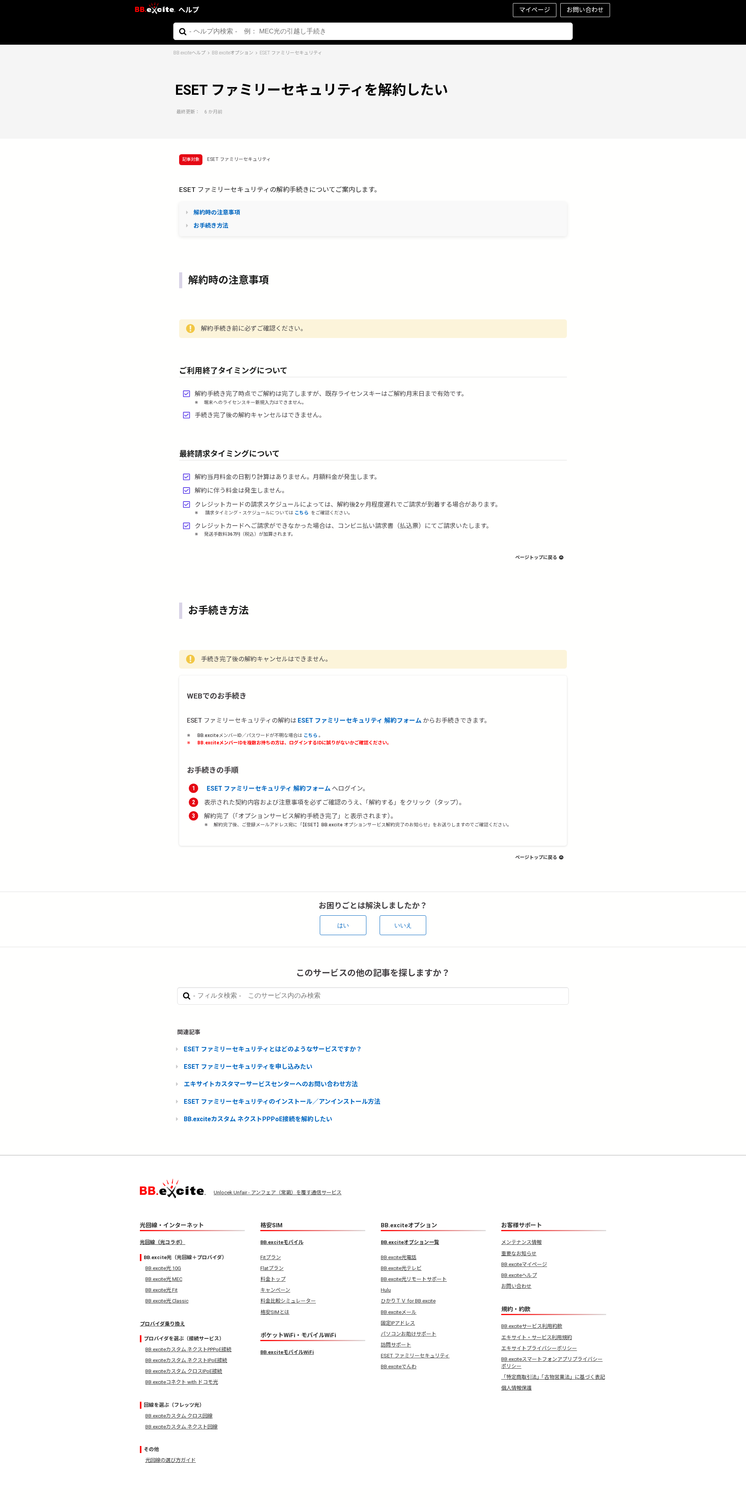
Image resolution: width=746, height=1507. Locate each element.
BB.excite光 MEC (163, 1279)
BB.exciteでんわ (399, 1366)
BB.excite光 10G (163, 1268)
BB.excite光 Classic (166, 1301)
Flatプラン (272, 1268)
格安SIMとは (274, 1312)
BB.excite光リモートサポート (414, 1279)
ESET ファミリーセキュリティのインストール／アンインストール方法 (282, 1101)
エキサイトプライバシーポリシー (539, 1348)
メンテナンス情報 (521, 1242)
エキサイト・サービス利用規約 (536, 1337)
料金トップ (273, 1279)
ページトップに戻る (536, 557)
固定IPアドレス (398, 1323)
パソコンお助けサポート (408, 1334)
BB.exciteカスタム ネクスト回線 (181, 1427)
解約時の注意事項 (216, 212)
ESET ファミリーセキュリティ (291, 53)
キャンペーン (275, 1290)
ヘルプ (188, 10)
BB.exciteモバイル (281, 1242)
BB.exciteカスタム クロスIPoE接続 (183, 1371)
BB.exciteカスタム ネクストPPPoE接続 (188, 1349)
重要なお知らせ (519, 1253)
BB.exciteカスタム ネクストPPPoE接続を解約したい (258, 1119)
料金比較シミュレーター (288, 1301)
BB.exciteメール (399, 1312)
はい (343, 925)
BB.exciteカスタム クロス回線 (179, 1416)
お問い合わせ (585, 10)
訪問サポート (396, 1345)
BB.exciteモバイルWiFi (287, 1352)
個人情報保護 (516, 1388)
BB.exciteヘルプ (189, 53)
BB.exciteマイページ (524, 1264)
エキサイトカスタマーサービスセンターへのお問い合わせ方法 (271, 1084)
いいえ (403, 925)
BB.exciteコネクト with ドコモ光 (181, 1382)
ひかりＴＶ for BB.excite (408, 1301)
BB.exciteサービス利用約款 (531, 1326)
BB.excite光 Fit (161, 1290)
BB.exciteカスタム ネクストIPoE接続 (186, 1360)
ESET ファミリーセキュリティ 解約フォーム (360, 720)
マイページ (534, 10)
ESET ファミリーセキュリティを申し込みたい (248, 1066)
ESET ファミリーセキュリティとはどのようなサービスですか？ (273, 1049)
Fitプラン (270, 1257)
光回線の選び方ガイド (170, 1460)
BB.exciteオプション (232, 53)
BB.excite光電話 (399, 1257)
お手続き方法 (210, 225)
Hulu (386, 1290)
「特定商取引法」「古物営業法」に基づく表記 (553, 1377)
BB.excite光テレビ (401, 1268)
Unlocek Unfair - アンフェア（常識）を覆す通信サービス (278, 1192)
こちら (302, 513)
